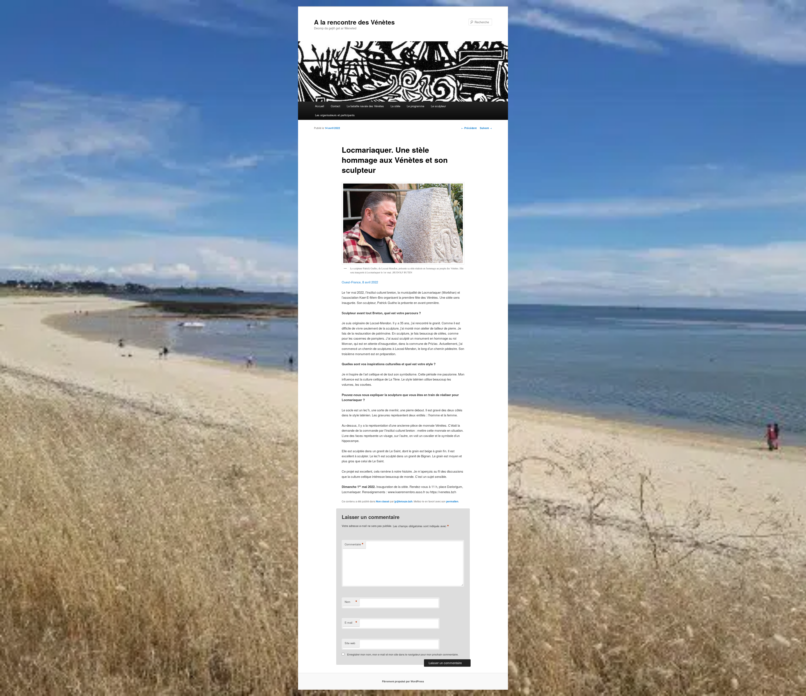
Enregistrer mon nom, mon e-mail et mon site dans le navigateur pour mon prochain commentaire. (402, 654)
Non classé (382, 501)
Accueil (319, 106)
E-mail (351, 622)
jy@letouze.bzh (403, 501)
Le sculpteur (438, 106)
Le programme (415, 106)
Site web (350, 643)
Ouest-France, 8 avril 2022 (360, 282)
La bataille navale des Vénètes (365, 106)
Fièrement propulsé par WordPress (403, 681)
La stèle (395, 106)
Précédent (469, 128)
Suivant (486, 128)
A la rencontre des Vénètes (354, 21)
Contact (335, 106)
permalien (452, 501)
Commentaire (354, 544)
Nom (351, 601)
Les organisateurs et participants (335, 115)
